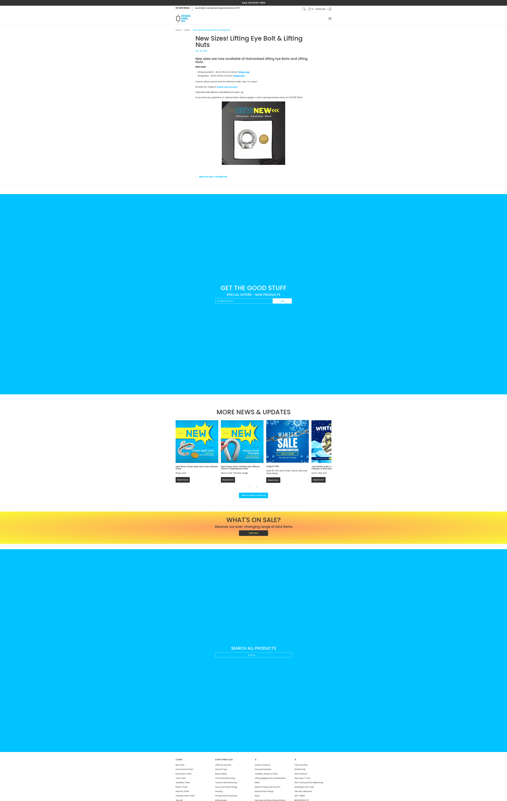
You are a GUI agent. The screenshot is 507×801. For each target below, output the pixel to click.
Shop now (244, 72)
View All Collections (303, 791)
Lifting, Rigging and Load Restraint (270, 778)
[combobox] (253, 655)
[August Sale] (287, 441)
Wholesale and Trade (304, 787)
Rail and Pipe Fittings (264, 791)
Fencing (218, 791)
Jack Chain (181, 778)
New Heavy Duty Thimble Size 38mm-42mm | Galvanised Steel (240, 467)
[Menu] (329, 18)
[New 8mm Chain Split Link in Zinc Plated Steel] (197, 441)
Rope (257, 795)
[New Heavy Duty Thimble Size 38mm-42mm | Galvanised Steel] (242, 441)
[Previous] (250, 487)
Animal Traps (221, 769)
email (250, 97)
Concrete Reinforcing (225, 778)
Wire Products (300, 773)
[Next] (257, 487)
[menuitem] (316, 9)
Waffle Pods (300, 769)
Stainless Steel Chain (185, 795)
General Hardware (263, 769)
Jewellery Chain (183, 782)
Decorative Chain (184, 773)
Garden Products (262, 765)
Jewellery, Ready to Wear (266, 773)
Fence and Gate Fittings (226, 787)
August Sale (272, 466)
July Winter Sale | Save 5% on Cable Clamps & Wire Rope (330, 467)
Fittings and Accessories (226, 795)
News (187, 30)
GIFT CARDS (299, 795)
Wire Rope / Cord (302, 778)
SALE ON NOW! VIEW (253, 2)
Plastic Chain (181, 787)
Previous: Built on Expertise (213, 176)
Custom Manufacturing (226, 782)
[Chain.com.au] (183, 18)
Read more (182, 480)
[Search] (304, 9)
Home (178, 30)
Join (282, 301)
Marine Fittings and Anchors (267, 787)
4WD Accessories (223, 765)
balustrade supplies (227, 86)
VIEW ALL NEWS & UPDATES (253, 495)
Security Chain (182, 791)
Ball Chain (180, 765)
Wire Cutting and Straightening (308, 782)
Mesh (257, 782)
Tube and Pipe (301, 765)
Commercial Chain (184, 769)
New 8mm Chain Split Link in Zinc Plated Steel (196, 467)
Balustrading (221, 773)
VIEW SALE (253, 533)
